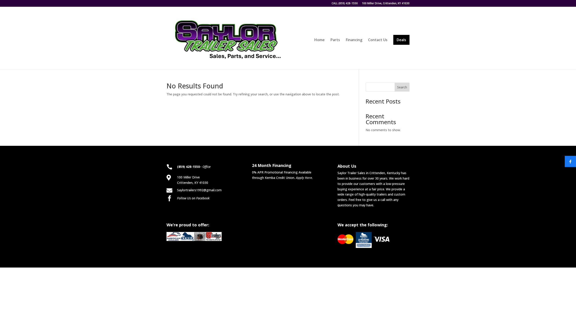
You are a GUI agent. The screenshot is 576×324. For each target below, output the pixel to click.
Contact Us (377, 40)
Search (402, 87)
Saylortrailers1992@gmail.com (199, 190)
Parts (335, 40)
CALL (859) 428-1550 (345, 3)
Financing (354, 40)
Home (319, 40)
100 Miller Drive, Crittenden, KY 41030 (386, 3)
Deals (401, 39)
